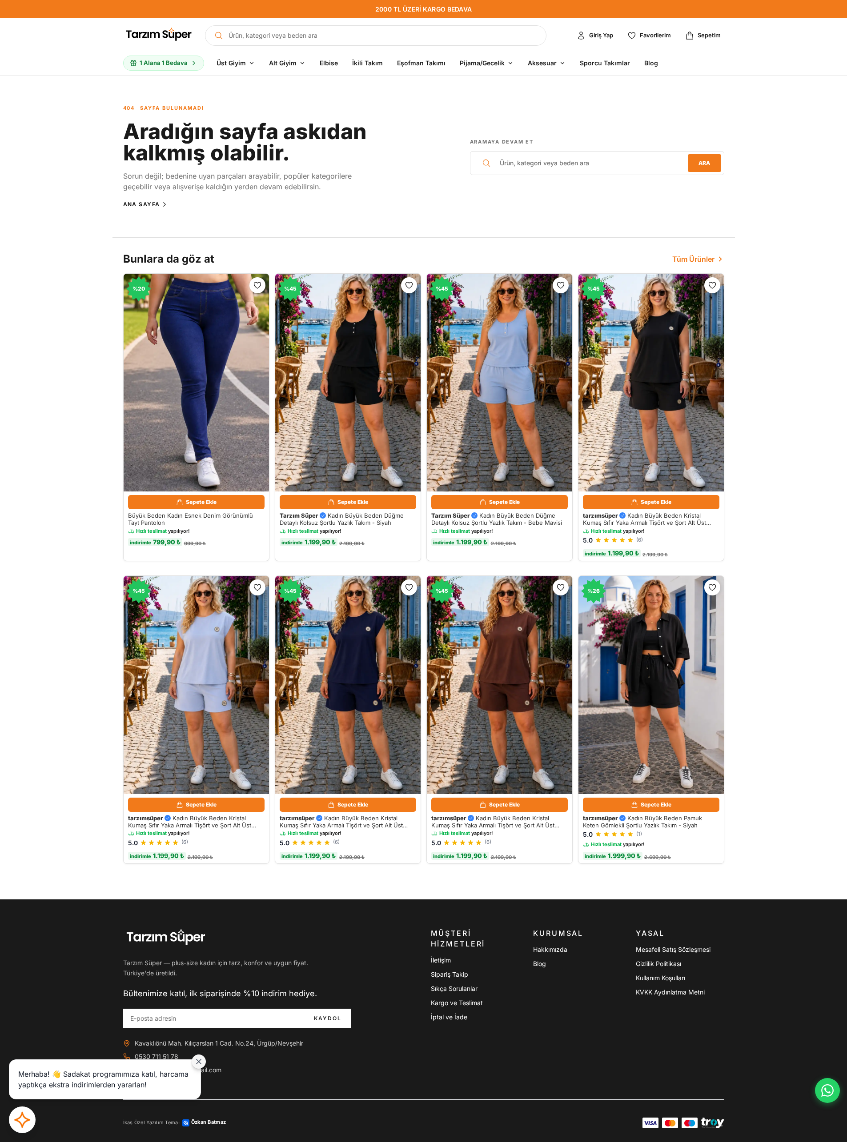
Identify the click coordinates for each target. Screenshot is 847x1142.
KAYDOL (328, 1017)
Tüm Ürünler (693, 259)
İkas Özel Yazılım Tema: (174, 1122)
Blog (539, 963)
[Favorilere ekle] (257, 285)
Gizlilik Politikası (658, 963)
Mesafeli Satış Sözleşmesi (673, 949)
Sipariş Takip (449, 974)
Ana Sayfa (141, 204)
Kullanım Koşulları (660, 978)
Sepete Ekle (201, 502)
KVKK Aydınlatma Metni (670, 992)
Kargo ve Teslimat (457, 1002)
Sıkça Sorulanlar (454, 988)
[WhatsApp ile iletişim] (827, 1090)
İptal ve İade (449, 1017)
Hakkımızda (550, 949)
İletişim (441, 960)
